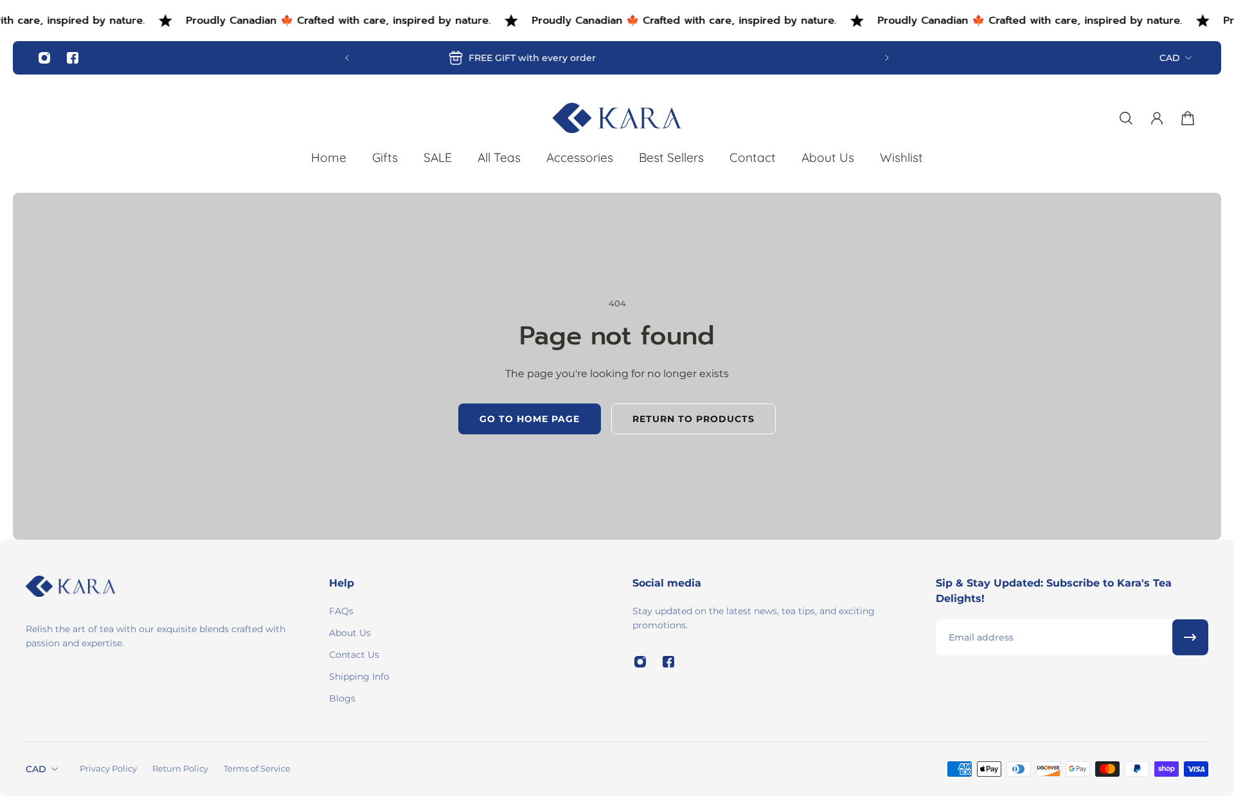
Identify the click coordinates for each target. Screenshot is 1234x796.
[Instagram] (44, 58)
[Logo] (617, 117)
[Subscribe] (1190, 637)
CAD (1169, 58)
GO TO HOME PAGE (529, 419)
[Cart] (1187, 118)
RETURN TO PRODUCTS (693, 419)
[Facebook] (72, 58)
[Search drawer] (1126, 118)
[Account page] (1156, 118)
